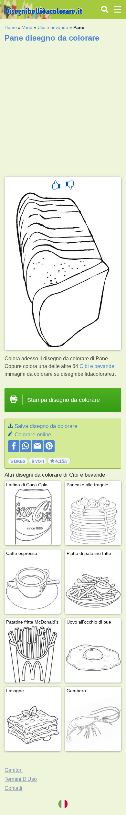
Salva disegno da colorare (46, 426)
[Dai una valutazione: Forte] (56, 186)
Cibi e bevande (52, 27)
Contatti (13, 788)
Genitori (14, 770)
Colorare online (33, 435)
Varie (27, 27)
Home (11, 27)
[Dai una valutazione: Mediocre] (70, 186)
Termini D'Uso (21, 779)
